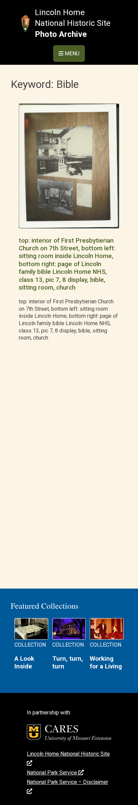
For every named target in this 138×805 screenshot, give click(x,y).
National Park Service (52, 772)
